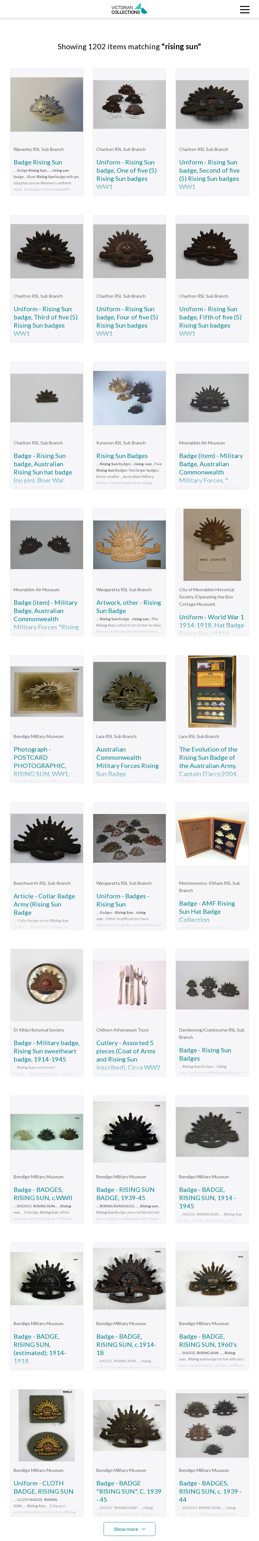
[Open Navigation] (226, 9)
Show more (126, 1529)
